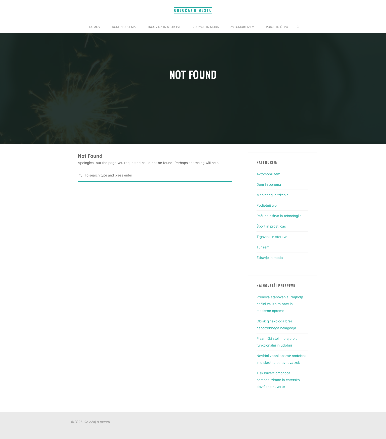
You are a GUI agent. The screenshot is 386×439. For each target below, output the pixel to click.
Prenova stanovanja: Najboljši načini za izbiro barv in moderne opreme (280, 304)
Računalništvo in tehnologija (279, 216)
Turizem (263, 247)
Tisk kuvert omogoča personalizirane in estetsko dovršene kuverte (278, 380)
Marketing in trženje (272, 195)
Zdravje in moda (270, 258)
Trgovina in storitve (272, 237)
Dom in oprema (269, 185)
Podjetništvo (267, 205)
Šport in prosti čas (271, 226)
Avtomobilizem (268, 174)
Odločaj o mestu (193, 10)
